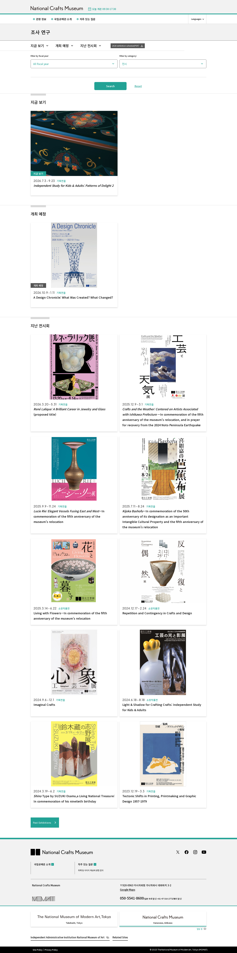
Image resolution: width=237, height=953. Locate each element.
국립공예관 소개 (63, 19)
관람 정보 (41, 19)
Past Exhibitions (42, 822)
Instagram (195, 852)
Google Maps (127, 889)
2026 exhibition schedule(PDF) (125, 45)
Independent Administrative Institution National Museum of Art (67, 937)
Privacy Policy (51, 950)
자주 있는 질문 (87, 19)
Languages (196, 19)
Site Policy (38, 950)
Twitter (177, 852)
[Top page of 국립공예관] (57, 8)
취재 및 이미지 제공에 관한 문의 (91, 870)
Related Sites (120, 937)
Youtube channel (204, 852)
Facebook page (186, 852)
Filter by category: (128, 55)
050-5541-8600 (132, 898)
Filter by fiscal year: (40, 55)
